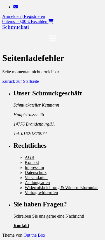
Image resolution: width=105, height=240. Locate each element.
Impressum (34, 167)
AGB (29, 157)
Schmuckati (15, 27)
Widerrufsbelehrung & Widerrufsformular (61, 187)
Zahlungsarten (37, 182)
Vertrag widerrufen (41, 192)
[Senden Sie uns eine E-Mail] (15, 6)
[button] (52, 38)
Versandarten (36, 177)
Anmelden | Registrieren (23, 16)
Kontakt (32, 162)
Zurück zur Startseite (20, 81)
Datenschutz (35, 172)
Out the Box (34, 235)
